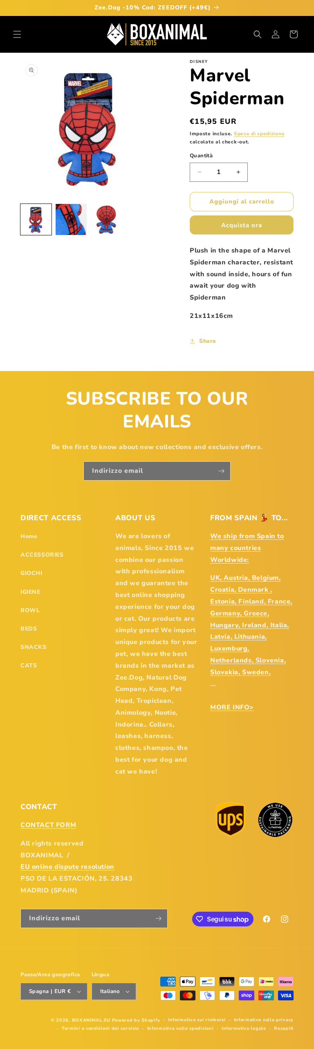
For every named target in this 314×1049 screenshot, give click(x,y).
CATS (28, 665)
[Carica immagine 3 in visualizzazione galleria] (106, 219)
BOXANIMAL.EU (91, 1020)
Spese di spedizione (259, 133)
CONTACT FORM (48, 825)
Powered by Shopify (136, 1020)
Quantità (201, 155)
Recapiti (284, 1028)
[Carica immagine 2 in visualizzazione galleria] (71, 219)
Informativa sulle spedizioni (180, 1028)
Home (28, 536)
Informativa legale (244, 1028)
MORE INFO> (232, 707)
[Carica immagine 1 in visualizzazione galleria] (36, 219)
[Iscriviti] (221, 471)
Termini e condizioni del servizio (100, 1028)
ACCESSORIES (42, 555)
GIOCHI (31, 573)
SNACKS (33, 647)
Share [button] (207, 341)
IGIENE (30, 592)
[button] (17, 34)
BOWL (30, 610)
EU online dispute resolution (67, 866)
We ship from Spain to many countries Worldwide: (247, 548)
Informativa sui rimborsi (197, 1020)
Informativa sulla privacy (264, 1020)
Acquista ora (241, 225)
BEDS (28, 629)
